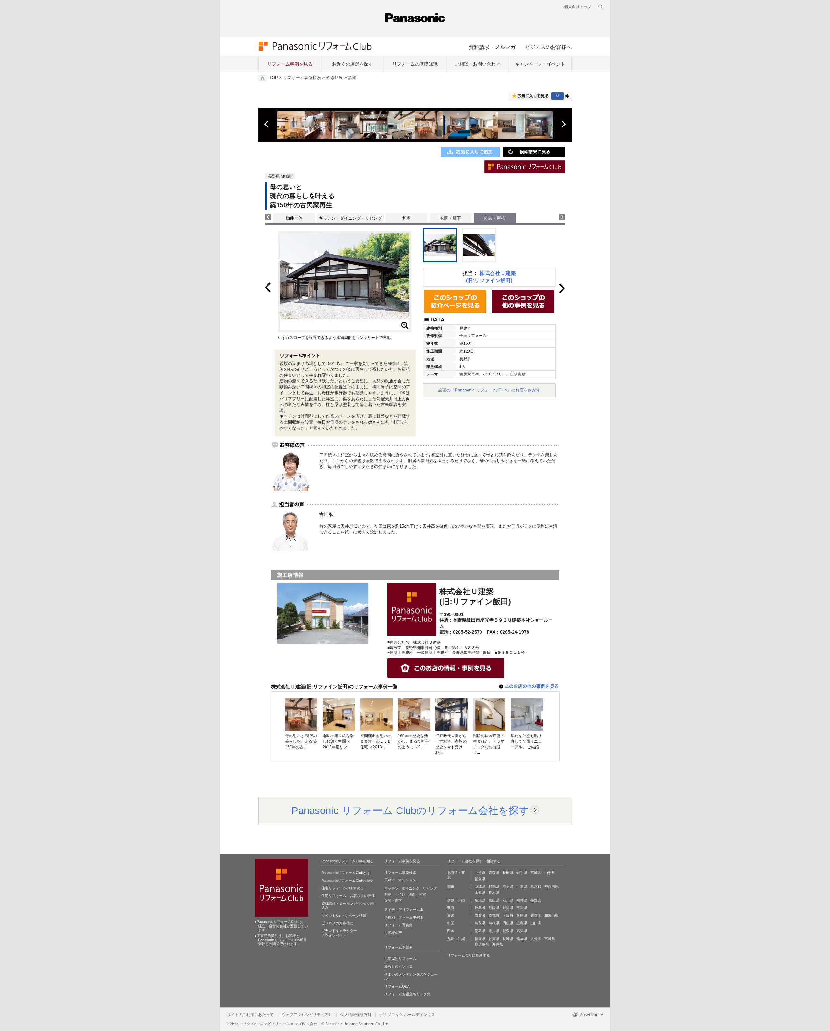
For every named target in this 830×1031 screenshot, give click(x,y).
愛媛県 (508, 931)
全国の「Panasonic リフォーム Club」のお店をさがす (489, 390)
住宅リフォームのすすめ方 (342, 888)
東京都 (535, 886)
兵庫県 (521, 915)
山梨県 (480, 892)
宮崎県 (549, 939)
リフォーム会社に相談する (468, 955)
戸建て (389, 880)
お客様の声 (393, 933)
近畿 (450, 915)
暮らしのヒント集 (398, 966)
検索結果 (334, 78)
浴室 (387, 894)
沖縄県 (497, 944)
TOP (273, 78)
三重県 (521, 908)
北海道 (480, 873)
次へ (563, 124)
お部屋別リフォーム (400, 959)
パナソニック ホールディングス (407, 1015)
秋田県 (508, 873)
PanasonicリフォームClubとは (345, 873)
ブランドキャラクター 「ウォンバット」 (339, 933)
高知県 (521, 931)
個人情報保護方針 (356, 1015)
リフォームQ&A (396, 986)
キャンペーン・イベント (540, 63)
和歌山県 (551, 915)
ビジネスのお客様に (337, 923)
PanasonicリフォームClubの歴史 (347, 880)
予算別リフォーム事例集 (403, 917)
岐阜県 (480, 908)
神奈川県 (551, 886)
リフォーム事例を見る (290, 63)
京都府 (494, 915)
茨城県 (480, 886)
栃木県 (494, 892)
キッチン (391, 888)
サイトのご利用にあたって (250, 1015)
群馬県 (494, 886)
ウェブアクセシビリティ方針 (307, 1015)
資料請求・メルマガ (492, 47)
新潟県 (480, 900)
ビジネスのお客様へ (548, 47)
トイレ (400, 894)
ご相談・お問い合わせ (477, 63)
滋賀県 (480, 915)
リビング (430, 888)
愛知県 (508, 908)
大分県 (535, 939)
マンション (407, 880)
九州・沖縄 (456, 939)
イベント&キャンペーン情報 (343, 915)
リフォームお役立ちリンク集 (407, 994)
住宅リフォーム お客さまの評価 (348, 896)
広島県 (521, 923)
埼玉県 (508, 886)
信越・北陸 (456, 900)
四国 (450, 931)
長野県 (535, 900)
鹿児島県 (482, 944)
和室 (406, 218)
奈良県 (535, 915)
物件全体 (294, 218)
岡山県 (508, 923)
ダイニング (411, 888)
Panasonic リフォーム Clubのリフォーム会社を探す (410, 810)
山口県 (535, 923)
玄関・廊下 (450, 218)
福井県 (521, 900)
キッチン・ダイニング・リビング (350, 218)
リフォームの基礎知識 (415, 63)
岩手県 (521, 873)
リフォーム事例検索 (302, 78)
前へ (267, 124)
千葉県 (521, 886)
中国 (450, 923)
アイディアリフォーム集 (403, 910)
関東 (450, 886)
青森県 (494, 873)
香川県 (494, 931)
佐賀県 (494, 939)
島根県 (494, 923)
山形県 (549, 873)
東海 (450, 908)
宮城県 (535, 873)
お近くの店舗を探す (352, 63)
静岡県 (494, 908)
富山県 (494, 900)
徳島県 (480, 931)
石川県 (508, 900)
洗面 (412, 894)
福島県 (480, 879)
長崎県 (508, 939)
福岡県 (480, 939)
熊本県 (521, 939)
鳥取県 (480, 923)
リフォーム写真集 (398, 925)
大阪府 (508, 915)
